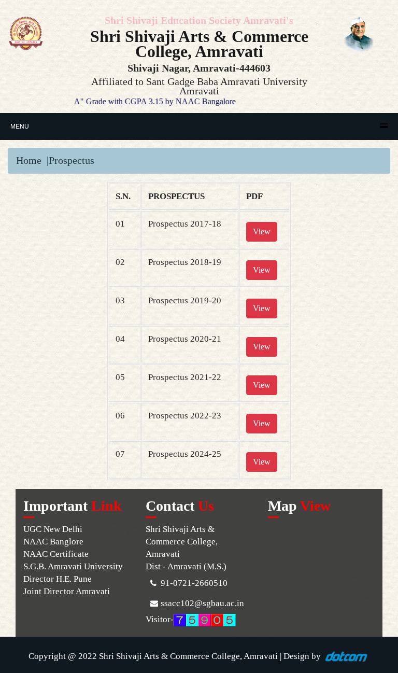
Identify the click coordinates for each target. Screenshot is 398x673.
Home (28, 160)
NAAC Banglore (53, 541)
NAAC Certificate (56, 554)
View (262, 231)
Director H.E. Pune (57, 579)
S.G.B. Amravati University (73, 566)
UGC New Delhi (52, 529)
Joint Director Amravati (66, 591)
